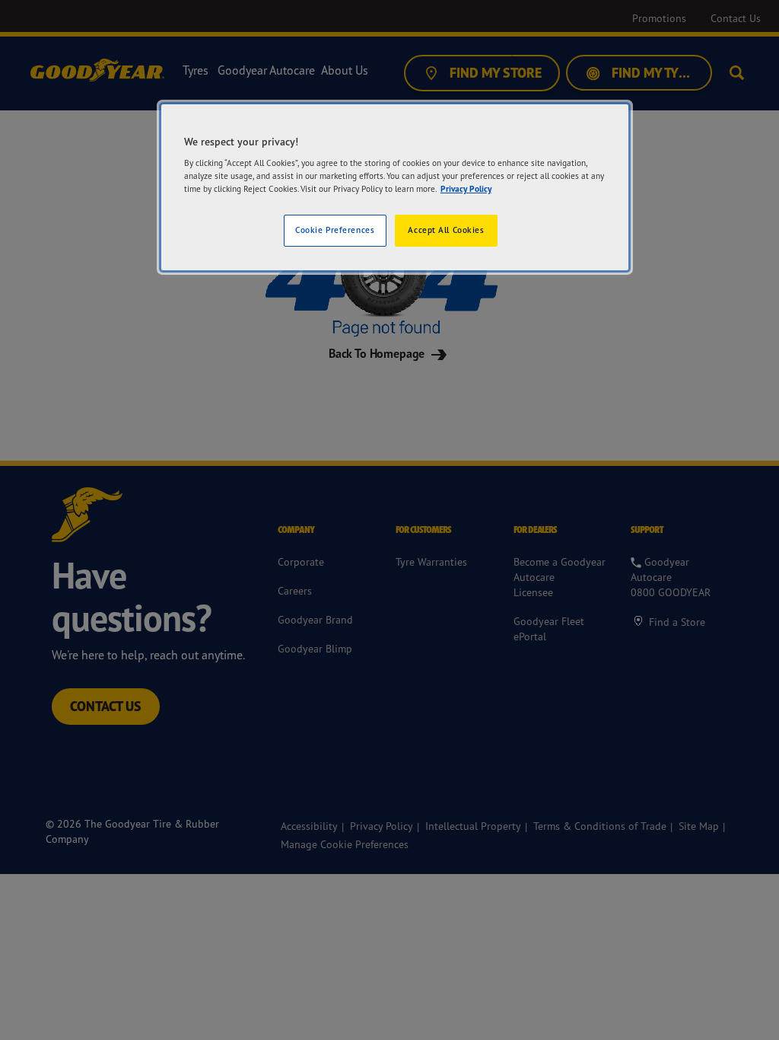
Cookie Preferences (334, 230)
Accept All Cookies (446, 230)
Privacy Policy (465, 188)
